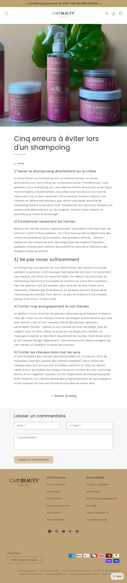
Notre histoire (55, 498)
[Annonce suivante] (120, 3)
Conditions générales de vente (84, 574)
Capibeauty (32, 571)
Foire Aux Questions (58, 505)
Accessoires (93, 491)
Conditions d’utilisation (31, 574)
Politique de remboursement (76, 570)
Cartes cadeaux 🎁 (97, 512)
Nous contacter (56, 484)
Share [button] (21, 163)
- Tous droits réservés (48, 571)
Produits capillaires (97, 484)
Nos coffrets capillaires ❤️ (101, 498)
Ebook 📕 (91, 505)
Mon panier (53, 491)
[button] (6, 13)
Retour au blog (65, 396)
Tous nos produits (96, 519)
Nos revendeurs (56, 519)
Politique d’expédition (56, 574)
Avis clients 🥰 (55, 512)
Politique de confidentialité (106, 570)
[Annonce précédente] (6, 3)
